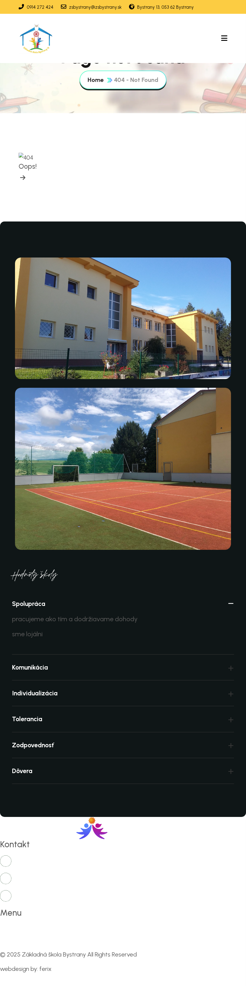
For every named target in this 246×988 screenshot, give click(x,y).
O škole (45, 929)
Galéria (213, 929)
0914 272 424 (39, 7)
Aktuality (78, 929)
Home (96, 79)
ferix (45, 968)
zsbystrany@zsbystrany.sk (95, 7)
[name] (37, 38)
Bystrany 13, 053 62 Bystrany (165, 7)
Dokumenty (176, 929)
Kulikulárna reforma (126, 929)
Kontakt (16, 942)
